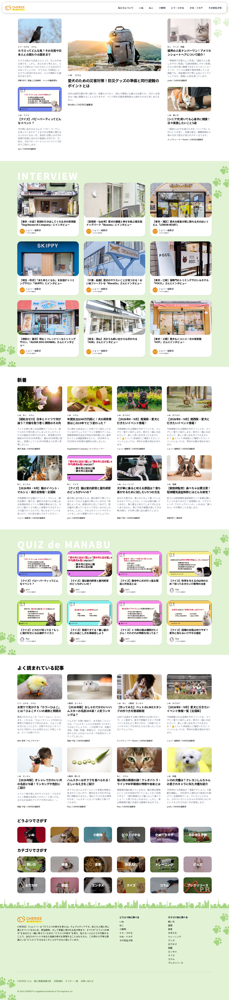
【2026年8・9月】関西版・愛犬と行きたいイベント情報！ (188, 421)
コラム (34, 47)
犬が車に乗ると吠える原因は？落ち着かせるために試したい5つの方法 (139, 490)
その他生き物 (215, 7)
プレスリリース (175, 962)
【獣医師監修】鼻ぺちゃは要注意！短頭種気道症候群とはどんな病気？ (189, 490)
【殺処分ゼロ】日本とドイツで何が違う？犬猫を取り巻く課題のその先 (39, 421)
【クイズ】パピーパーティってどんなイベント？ (39, 121)
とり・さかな (177, 7)
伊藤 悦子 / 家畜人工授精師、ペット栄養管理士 (37, 80)
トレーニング (128, 484)
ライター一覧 (71, 981)
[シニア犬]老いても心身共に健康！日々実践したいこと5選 (188, 121)
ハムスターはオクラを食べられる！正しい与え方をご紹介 (89, 782)
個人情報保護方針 (42, 981)
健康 (174, 484)
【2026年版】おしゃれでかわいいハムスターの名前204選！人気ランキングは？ (89, 711)
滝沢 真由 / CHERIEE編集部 (28, 448)
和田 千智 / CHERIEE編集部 (128, 518)
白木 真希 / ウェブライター (28, 740)
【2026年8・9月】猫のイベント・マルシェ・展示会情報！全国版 (38, 490)
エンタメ (26, 484)
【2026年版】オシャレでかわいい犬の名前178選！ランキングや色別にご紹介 (39, 784)
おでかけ (126, 415)
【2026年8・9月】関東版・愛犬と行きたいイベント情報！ (138, 421)
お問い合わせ (87, 981)
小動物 (162, 7)
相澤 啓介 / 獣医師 (174, 518)
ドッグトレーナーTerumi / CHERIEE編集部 (185, 139)
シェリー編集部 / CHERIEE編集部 (131, 448)
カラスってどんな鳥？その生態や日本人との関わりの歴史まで (40, 52)
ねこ (151, 7)
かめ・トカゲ (196, 7)
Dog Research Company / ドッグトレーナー (86, 448)
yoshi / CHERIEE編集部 (177, 80)
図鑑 (182, 47)
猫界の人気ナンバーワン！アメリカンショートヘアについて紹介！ (189, 52)
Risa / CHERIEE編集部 (76, 806)
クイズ (26, 115)
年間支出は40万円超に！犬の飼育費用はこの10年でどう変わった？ (89, 421)
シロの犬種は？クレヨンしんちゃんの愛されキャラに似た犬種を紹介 (189, 782)
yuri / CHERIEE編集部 (27, 148)
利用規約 (58, 981)
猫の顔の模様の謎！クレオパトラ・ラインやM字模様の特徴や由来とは (139, 782)
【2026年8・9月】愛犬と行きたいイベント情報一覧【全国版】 (188, 709)
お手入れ (172, 932)
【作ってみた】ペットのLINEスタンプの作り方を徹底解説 (139, 709)
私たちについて (125, 7)
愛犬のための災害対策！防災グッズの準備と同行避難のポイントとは (113, 83)
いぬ (141, 7)
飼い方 (176, 115)
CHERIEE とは (24, 981)
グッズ (176, 47)
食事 (170, 929)
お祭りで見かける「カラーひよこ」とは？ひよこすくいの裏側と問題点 (39, 709)
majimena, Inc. (66, 991)
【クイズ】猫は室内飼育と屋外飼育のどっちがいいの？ (89, 490)
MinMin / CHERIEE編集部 (80, 104)
